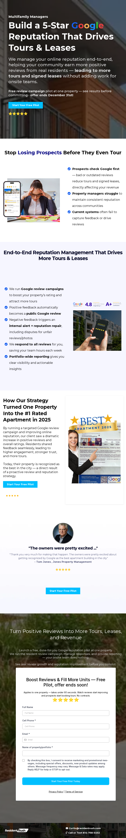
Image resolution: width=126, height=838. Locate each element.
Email (26, 734)
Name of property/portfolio (37, 747)
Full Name (27, 707)
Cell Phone (29, 720)
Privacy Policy (56, 791)
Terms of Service (74, 791)
